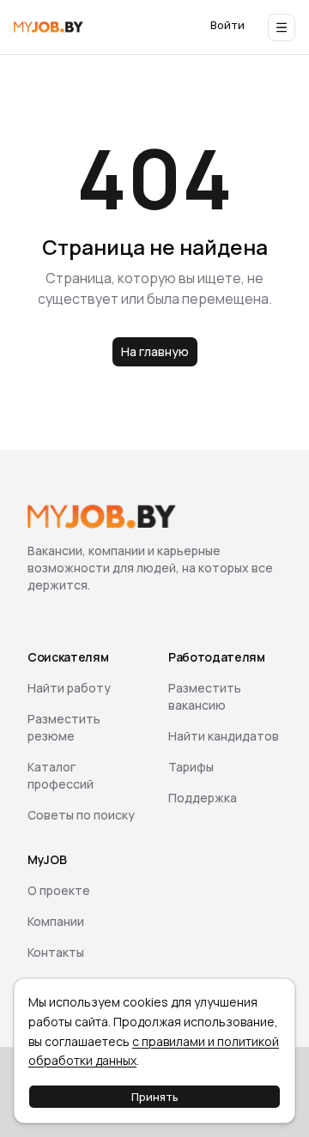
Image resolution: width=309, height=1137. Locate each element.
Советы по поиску (81, 815)
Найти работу (69, 688)
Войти (227, 25)
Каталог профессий (60, 775)
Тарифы (191, 767)
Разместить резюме (63, 727)
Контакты (55, 952)
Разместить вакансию (204, 696)
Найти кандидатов (223, 736)
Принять (155, 1096)
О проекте (58, 890)
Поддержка (202, 797)
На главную (155, 351)
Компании (55, 921)
